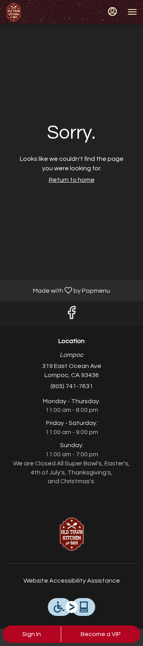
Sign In (31, 634)
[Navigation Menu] (132, 12)
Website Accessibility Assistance (71, 580)
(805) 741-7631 (71, 386)
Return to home (72, 180)
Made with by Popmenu (58, 290)
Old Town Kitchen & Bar (71, 533)
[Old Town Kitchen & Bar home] (41, 12)
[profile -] (112, 11)
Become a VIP (101, 634)
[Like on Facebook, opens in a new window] (71, 315)
